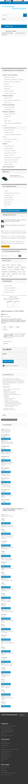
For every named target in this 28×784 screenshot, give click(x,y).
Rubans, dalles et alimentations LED (12, 100)
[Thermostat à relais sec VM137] (7, 654)
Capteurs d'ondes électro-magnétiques (12, 81)
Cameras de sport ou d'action (10, 139)
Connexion (24, 2)
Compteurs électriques (9, 91)
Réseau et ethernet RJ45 (9, 114)
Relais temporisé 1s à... (16, 175)
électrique (23, 267)
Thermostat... (4, 657)
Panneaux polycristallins (9, 107)
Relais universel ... (5, 478)
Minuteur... (3, 702)
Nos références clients (9, 195)
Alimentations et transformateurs (11, 159)
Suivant (22, 304)
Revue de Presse (8, 202)
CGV (5, 206)
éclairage (4, 267)
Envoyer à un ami (7, 341)
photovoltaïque (12, 271)
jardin (22, 269)
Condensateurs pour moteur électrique (12, 157)
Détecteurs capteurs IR (9, 155)
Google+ (18, 326)
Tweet (4, 326)
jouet (24, 271)
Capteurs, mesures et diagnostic (10, 75)
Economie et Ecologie (8, 292)
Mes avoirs (3, 768)
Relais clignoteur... (5, 468)
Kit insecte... (4, 562)
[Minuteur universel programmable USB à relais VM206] (7, 697)
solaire (8, 273)
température (4, 271)
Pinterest (5, 329)
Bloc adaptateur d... (6, 434)
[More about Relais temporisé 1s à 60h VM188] (5, 179)
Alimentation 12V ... (6, 489)
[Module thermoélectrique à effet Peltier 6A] (7, 590)
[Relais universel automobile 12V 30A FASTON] (7, 675)
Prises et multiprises (8, 164)
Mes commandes (5, 766)
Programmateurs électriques (10, 153)
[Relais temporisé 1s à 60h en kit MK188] (7, 687)
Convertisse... (4, 541)
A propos (6, 190)
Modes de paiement (8, 197)
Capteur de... (4, 635)
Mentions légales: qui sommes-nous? (12, 193)
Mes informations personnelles (8, 772)
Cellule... (3, 519)
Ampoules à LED (7, 98)
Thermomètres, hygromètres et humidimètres (14, 79)
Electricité (5, 143)
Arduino (5, 118)
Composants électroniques (10, 127)
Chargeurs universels (8, 132)
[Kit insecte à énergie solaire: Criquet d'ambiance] (7, 558)
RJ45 (8, 265)
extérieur (4, 269)
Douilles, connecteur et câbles (10, 162)
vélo (7, 276)
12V (20, 273)
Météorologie (7, 88)
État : (2, 316)
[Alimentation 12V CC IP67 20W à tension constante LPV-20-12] (7, 485)
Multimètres (6, 84)
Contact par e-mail (17, 2)
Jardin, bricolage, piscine (8, 166)
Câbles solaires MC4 (8, 109)
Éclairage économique (8, 95)
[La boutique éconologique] (14, 7)
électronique (11, 267)
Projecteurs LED (7, 102)
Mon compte (5, 764)
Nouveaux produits (5, 743)
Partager (11, 326)
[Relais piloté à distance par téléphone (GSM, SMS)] (7, 526)
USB (24, 273)
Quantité (4, 353)
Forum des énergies (8, 285)
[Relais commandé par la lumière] (7, 569)
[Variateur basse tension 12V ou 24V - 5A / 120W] (7, 664)
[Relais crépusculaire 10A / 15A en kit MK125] (7, 453)
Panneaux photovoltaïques (9, 104)
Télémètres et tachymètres (10, 93)
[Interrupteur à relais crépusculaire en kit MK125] (7, 611)
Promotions (4, 741)
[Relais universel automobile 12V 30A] (7, 474)
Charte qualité (7, 204)
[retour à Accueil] (2, 31)
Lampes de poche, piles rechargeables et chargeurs (12, 124)
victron (19, 271)
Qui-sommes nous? (10, 186)
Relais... (3, 529)
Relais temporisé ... (6, 499)
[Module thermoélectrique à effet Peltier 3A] (7, 548)
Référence (3, 314)
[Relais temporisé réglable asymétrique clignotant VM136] (7, 463)
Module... (3, 551)
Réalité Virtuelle (7, 120)
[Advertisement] (14, 52)
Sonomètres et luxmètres (9, 77)
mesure (3, 265)
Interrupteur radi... (5, 446)
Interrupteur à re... (5, 456)
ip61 (11, 276)
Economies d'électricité (9, 146)
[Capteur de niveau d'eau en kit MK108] (7, 632)
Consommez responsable (9, 290)
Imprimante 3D (7, 116)
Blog (10, 2)
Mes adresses (4, 770)
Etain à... (3, 647)
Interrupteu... (4, 614)
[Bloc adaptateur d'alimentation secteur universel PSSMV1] (7, 430)
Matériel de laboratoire (9, 130)
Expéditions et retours (9, 199)
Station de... (4, 604)
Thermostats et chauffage (9, 150)
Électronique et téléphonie (9, 111)
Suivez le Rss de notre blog (10, 210)
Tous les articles (5, 246)
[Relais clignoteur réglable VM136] (7, 621)
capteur (3, 273)
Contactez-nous (4, 745)
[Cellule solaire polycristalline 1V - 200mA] (7, 515)
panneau (17, 267)
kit (11, 269)
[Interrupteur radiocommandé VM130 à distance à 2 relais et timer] (7, 442)
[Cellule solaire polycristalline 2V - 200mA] (7, 579)
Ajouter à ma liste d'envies (11, 365)
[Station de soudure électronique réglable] (7, 600)
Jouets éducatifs (7, 141)
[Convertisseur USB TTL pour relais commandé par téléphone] (7, 537)
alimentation (16, 269)
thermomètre (15, 273)
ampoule (19, 265)
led (8, 269)
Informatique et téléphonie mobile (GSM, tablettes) (12, 135)
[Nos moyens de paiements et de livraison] (14, 0)
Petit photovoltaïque (8, 148)
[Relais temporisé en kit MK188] (10, 304)
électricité (13, 265)
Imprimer (5, 343)
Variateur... (3, 668)
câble (3, 276)
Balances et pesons (8, 86)
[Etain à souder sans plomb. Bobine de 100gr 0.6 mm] (7, 642)
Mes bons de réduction (6, 774)
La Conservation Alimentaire (10, 287)
